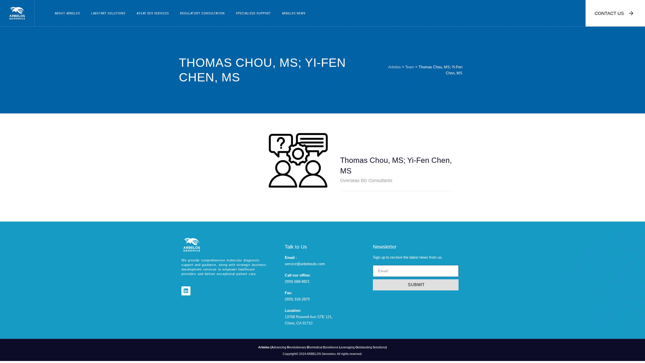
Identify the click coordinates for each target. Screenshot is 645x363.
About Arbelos (67, 13)
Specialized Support (253, 13)
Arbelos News (294, 13)
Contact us (609, 13)
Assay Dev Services (153, 13)
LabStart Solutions (108, 13)
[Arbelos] (17, 13)
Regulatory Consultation (202, 13)
